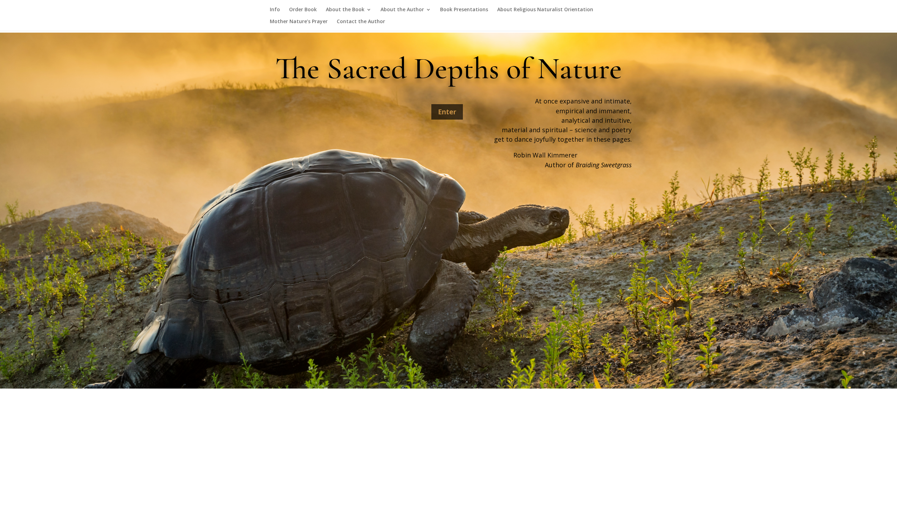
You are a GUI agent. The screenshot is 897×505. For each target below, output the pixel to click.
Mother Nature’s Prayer (299, 22)
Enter (447, 111)
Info (275, 10)
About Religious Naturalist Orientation (545, 10)
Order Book (303, 10)
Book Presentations (464, 10)
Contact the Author (361, 22)
